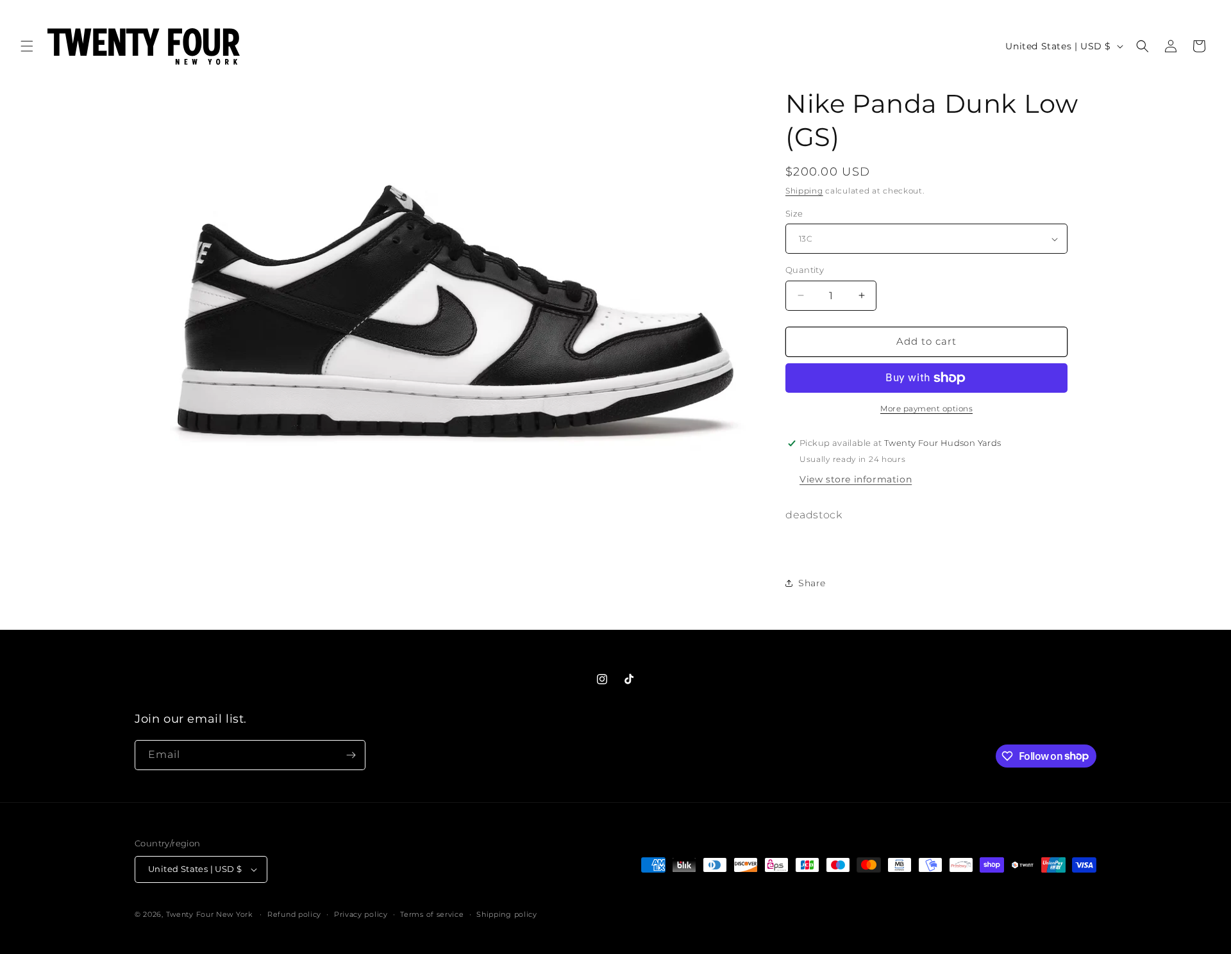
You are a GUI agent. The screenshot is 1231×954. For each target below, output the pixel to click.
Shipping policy (506, 914)
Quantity (804, 270)
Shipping (804, 190)
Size (794, 213)
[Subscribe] (351, 755)
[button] (27, 46)
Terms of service (432, 914)
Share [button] (812, 583)
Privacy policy (361, 914)
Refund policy (294, 914)
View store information (856, 479)
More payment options (926, 408)
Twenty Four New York (209, 914)
